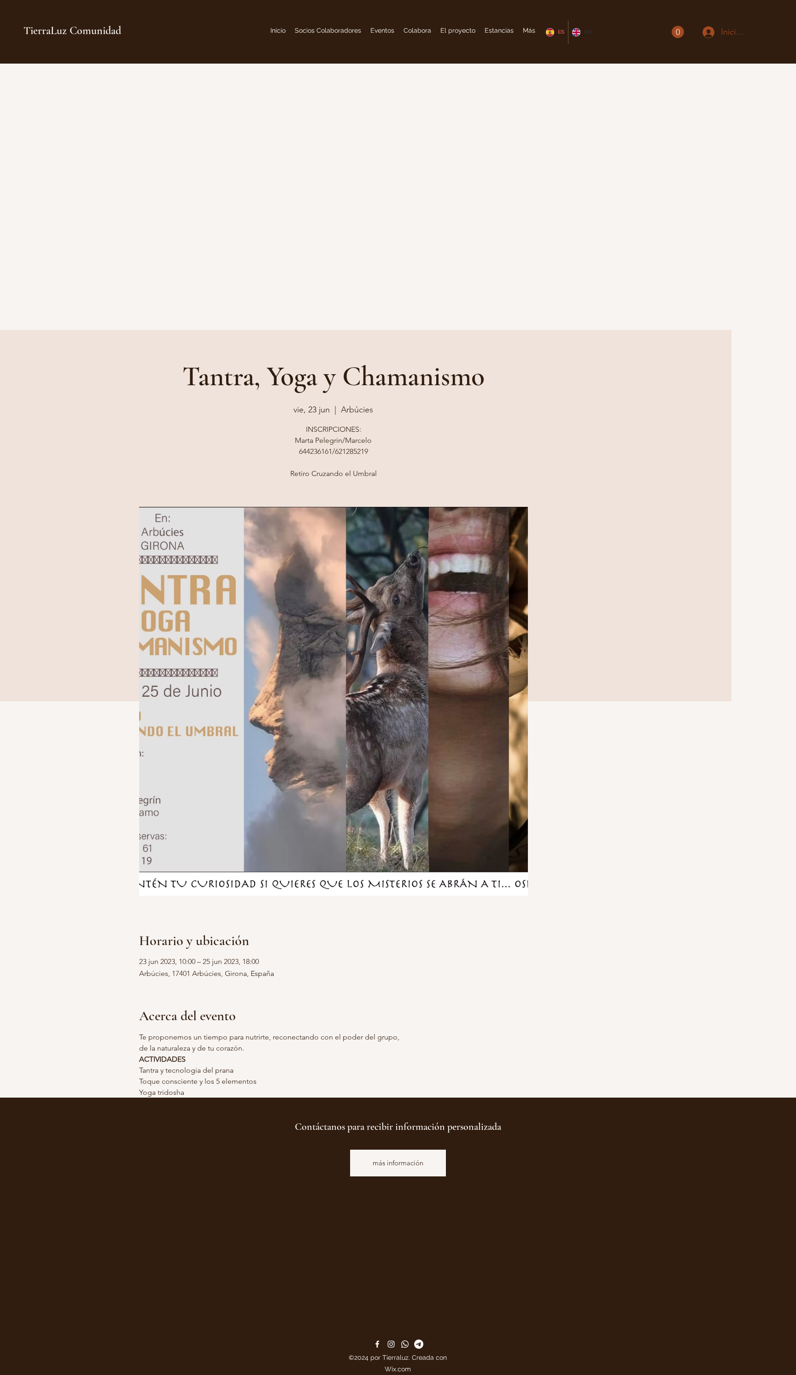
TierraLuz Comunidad (72, 30)
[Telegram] (418, 1344)
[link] (678, 32)
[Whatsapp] (405, 1344)
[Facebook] (377, 1344)
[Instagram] (391, 1344)
